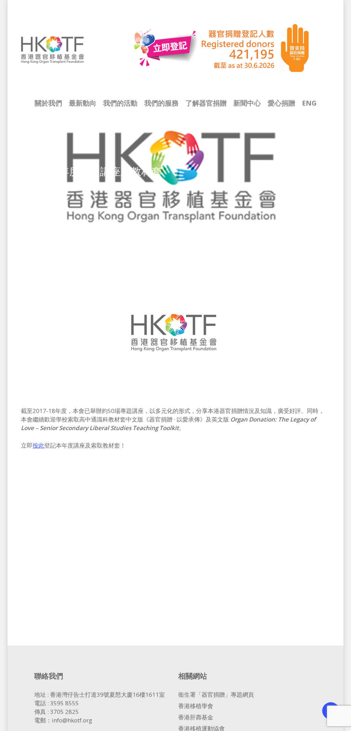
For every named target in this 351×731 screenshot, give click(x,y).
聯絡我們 (48, 676)
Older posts (129, 184)
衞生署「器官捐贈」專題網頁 (216, 694)
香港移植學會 (195, 706)
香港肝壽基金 (195, 717)
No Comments (303, 186)
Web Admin (43, 184)
